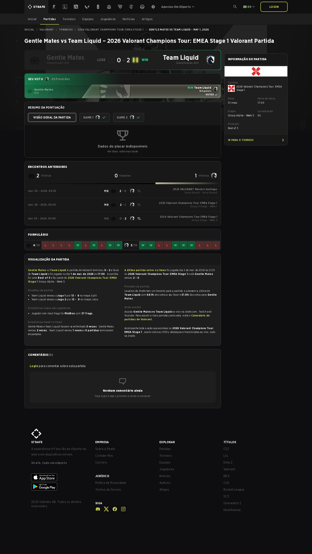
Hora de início (266, 98)
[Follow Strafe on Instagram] (121, 509)
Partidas (165, 449)
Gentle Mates (37, 270)
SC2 (226, 496)
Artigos (164, 489)
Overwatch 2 (232, 503)
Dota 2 (227, 462)
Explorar (167, 442)
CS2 (226, 449)
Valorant (46, 29)
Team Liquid (58, 270)
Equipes (165, 462)
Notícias (164, 476)
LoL (225, 455)
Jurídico (102, 476)
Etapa (231, 111)
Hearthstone (232, 510)
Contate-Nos (104, 455)
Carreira (101, 462)
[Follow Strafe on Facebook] (113, 509)
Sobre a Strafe (105, 449)
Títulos (229, 442)
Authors (164, 482)
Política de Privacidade (110, 482)
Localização (265, 111)
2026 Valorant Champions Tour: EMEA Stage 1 (110, 29)
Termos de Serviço (108, 489)
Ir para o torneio (241, 140)
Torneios (66, 29)
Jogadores (166, 469)
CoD (226, 482)
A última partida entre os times (145, 270)
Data (231, 98)
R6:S (226, 476)
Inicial (29, 29)
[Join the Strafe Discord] (97, 509)
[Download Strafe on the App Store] (60, 477)
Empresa (102, 442)
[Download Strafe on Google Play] (60, 486)
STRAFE (36, 442)
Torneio (233, 82)
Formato (233, 123)
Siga (98, 503)
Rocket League (233, 489)
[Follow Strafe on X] (104, 509)
